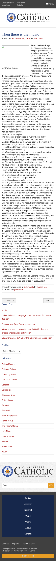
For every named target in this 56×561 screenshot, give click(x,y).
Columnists (29, 287)
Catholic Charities (9, 380)
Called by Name (9, 375)
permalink (18, 290)
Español (5, 405)
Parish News (7, 421)
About (28, 528)
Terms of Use (28, 544)
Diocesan (28, 504)
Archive (28, 522)
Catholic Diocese (8, 4)
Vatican (5, 441)
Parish (28, 498)
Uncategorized (8, 436)
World (28, 516)
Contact (28, 534)
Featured (6, 411)
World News (7, 447)
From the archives (10, 416)
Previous (9, 301)
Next (49, 301)
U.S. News (6, 431)
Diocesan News (8, 395)
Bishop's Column (9, 369)
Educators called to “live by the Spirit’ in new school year (27, 338)
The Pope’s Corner (10, 426)
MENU (51, 4)
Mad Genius (30, 551)
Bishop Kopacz (8, 364)
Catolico (5, 385)
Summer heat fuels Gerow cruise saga (18, 324)
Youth (4, 310)
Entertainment (8, 400)
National (28, 510)
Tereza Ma (38, 39)
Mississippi (21, 4)
